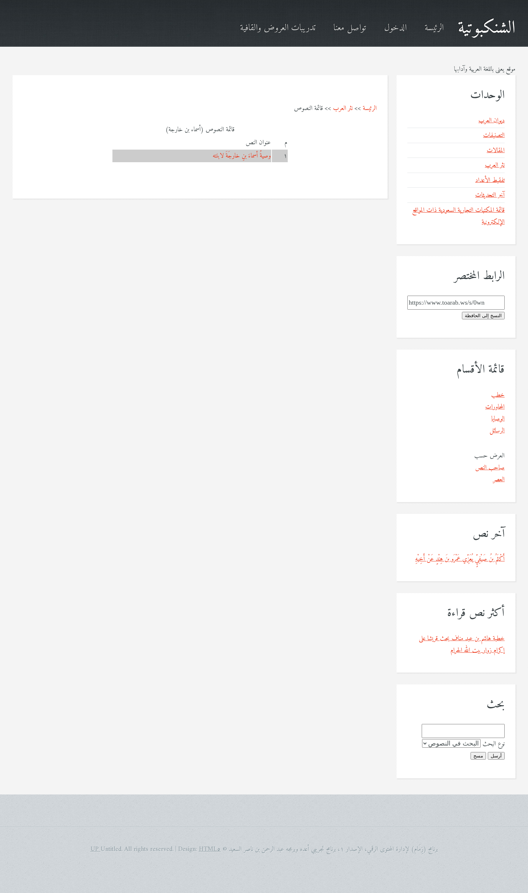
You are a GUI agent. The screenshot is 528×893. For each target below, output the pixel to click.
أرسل (496, 755)
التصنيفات (494, 135)
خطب (498, 395)
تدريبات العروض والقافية (277, 28)
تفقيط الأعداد (490, 180)
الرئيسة (434, 28)
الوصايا (498, 418)
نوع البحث (493, 744)
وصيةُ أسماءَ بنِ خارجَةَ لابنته (242, 155)
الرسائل (497, 430)
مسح (478, 755)
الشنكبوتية (486, 28)
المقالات (496, 150)
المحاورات (495, 407)
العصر (499, 479)
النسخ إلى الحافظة (483, 315)
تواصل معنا (349, 28)
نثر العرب (343, 108)
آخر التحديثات (490, 195)
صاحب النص (490, 467)
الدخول (395, 28)
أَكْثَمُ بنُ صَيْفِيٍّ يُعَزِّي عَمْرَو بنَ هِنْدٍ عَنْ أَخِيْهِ (460, 559)
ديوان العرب (491, 120)
